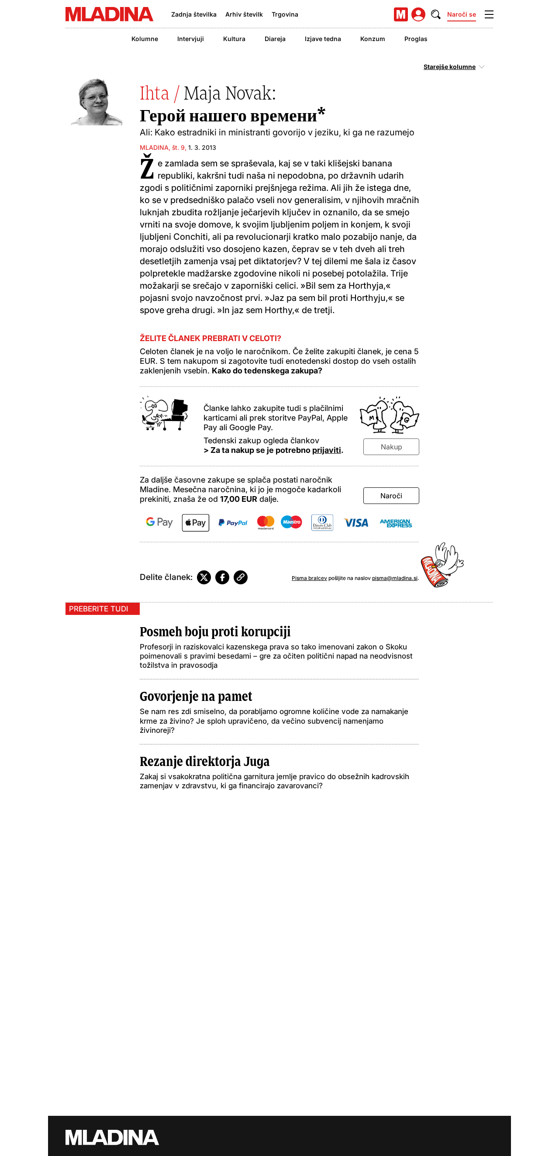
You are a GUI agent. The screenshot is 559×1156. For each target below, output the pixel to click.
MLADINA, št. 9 (162, 147)
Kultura (234, 38)
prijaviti (326, 450)
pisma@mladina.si (395, 578)
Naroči (391, 495)
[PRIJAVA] (418, 14)
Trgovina (285, 14)
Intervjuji (190, 38)
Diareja (275, 38)
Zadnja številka (194, 14)
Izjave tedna (323, 38)
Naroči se (461, 14)
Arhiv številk (244, 14)
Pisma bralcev (309, 578)
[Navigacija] (489, 14)
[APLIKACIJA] (401, 14)
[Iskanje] (436, 14)
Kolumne (144, 38)
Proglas (416, 38)
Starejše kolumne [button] (450, 66)
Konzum (372, 38)
